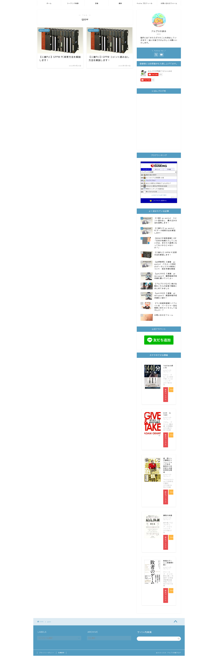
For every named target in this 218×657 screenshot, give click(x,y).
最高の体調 (167, 515)
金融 (96, 3)
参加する (173, 197)
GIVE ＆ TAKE (168, 414)
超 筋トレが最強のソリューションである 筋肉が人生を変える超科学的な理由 (167, 465)
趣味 (120, 3)
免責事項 (61, 653)
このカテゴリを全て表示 (158, 195)
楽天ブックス (166, 394)
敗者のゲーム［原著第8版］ (168, 563)
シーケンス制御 (73, 3)
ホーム (49, 3)
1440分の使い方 (168, 367)
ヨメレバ (166, 372)
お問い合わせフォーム (169, 3)
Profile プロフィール (144, 3)
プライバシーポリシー (46, 653)
